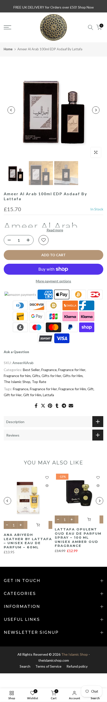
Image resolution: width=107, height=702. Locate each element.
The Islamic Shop (17, 382)
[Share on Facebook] (36, 406)
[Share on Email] (71, 406)
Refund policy (77, 666)
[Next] (96, 110)
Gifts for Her (51, 376)
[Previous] (11, 110)
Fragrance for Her (71, 370)
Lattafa (48, 395)
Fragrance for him (17, 376)
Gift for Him (32, 395)
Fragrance (49, 370)
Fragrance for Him (72, 389)
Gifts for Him (73, 376)
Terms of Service (48, 666)
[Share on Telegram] (64, 406)
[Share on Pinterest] (50, 406)
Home (8, 49)
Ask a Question (16, 352)
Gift (90, 389)
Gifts (36, 376)
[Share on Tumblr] (57, 406)
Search (25, 666)
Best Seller (31, 370)
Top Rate (39, 382)
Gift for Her (13, 395)
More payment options (53, 281)
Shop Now (86, 6)
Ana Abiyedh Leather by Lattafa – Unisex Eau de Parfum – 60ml (28, 541)
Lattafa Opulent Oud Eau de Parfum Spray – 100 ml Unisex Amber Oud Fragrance (78, 537)
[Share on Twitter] (43, 406)
